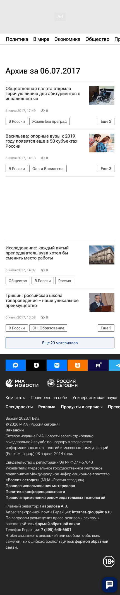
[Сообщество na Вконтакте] (57, 365)
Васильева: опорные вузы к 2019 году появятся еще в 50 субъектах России (41, 141)
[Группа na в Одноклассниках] (78, 365)
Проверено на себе (49, 397)
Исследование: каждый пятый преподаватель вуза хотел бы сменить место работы (37, 253)
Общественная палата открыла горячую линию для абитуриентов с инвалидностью (43, 93)
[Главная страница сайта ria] (33, 52)
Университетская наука (95, 397)
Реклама (46, 406)
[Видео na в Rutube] (98, 365)
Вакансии (15, 430)
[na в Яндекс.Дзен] (36, 365)
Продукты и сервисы (81, 406)
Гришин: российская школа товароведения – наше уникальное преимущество (42, 300)
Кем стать (15, 397)
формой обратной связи (57, 523)
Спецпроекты (19, 406)
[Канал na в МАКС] (16, 365)
